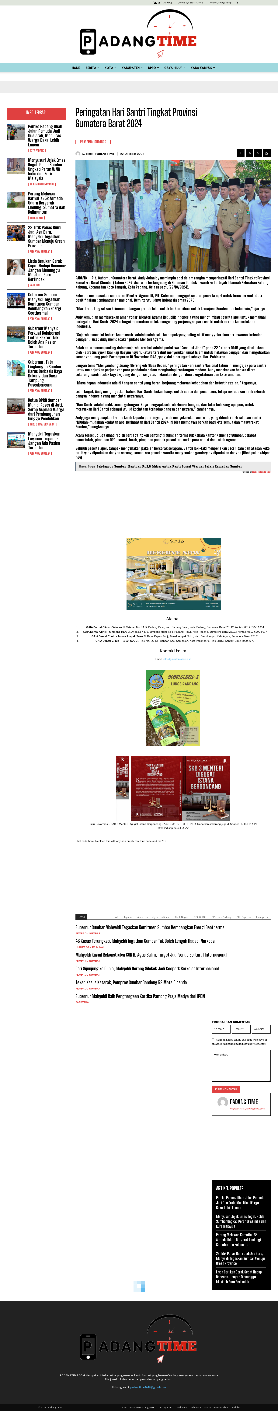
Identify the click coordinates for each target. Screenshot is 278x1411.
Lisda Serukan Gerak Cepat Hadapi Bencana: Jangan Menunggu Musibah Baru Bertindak (47, 270)
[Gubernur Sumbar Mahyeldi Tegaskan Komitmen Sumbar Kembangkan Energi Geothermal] (16, 300)
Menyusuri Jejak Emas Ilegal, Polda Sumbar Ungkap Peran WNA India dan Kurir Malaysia (46, 169)
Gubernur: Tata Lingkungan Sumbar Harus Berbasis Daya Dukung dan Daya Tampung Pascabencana (45, 373)
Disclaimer (181, 1407)
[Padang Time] (139, 34)
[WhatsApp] (267, 153)
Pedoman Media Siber (216, 1407)
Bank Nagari (181, 917)
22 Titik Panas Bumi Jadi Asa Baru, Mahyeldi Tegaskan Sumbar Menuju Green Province (46, 236)
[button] (237, 2)
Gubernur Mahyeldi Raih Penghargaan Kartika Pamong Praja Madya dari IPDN (140, 996)
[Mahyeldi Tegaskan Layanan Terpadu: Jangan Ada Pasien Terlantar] (16, 440)
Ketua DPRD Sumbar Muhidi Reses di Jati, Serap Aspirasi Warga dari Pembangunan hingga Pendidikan (46, 409)
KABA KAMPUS (201, 68)
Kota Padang (37, 150)
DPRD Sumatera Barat (43, 424)
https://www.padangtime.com (247, 1108)
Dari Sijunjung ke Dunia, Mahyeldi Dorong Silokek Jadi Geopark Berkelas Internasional (147, 968)
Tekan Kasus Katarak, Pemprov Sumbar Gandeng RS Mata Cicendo (131, 982)
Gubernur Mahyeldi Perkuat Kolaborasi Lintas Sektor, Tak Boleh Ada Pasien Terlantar (44, 337)
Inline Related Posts (261, 472)
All (116, 917)
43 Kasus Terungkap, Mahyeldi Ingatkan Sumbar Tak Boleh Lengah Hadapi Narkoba (145, 941)
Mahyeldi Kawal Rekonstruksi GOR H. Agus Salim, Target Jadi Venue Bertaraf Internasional (151, 955)
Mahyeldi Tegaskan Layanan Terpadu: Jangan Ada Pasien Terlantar (44, 440)
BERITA (91, 68)
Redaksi (236, 1407)
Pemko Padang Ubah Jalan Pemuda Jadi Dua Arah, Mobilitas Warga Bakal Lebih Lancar (45, 135)
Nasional (35, 285)
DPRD (152, 68)
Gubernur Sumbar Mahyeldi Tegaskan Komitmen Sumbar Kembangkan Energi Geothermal (44, 304)
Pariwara (82, 1002)
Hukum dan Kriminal (42, 184)
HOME (76, 68)
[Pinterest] (258, 153)
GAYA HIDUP (173, 68)
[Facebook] (241, 153)
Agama (128, 917)
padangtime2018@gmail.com (148, 1387)
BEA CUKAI (200, 917)
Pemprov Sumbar (40, 251)
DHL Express (244, 917)
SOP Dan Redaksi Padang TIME (138, 1407)
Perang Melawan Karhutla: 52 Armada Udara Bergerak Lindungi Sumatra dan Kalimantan (46, 203)
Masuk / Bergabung (220, 2)
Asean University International (153, 917)
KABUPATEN (131, 68)
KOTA (109, 68)
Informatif (36, 217)
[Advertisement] (36, 481)
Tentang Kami (165, 1407)
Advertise (196, 1407)
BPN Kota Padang (221, 917)
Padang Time (104, 154)
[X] (249, 153)
